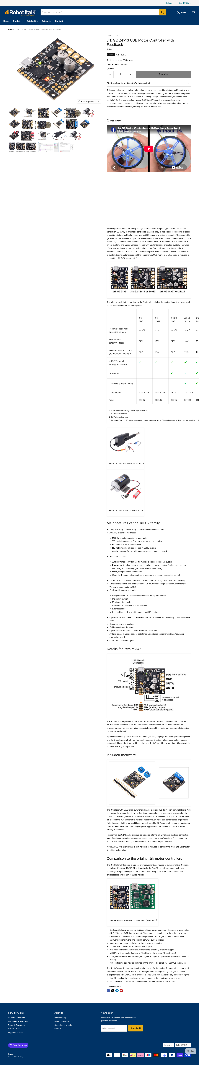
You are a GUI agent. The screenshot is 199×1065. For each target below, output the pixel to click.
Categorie (46, 21)
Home (6, 21)
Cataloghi (32, 21)
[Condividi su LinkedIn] (117, 990)
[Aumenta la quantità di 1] (130, 74)
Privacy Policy (60, 1018)
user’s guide (129, 640)
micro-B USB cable (168, 255)
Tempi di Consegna (16, 1025)
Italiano (169, 3)
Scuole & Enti (13, 1029)
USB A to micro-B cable (124, 847)
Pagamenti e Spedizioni (18, 1021)
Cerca (10, 1054)
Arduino (178, 634)
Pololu (109, 49)
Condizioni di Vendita (63, 1025)
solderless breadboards (148, 838)
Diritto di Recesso (61, 1021)
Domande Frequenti (16, 1018)
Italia (184, 3)
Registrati (136, 1028)
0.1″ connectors (180, 838)
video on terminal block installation (152, 816)
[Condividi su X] (112, 990)
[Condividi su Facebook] (108, 990)
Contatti (59, 21)
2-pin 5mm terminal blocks (174, 810)
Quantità (110, 68)
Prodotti (17, 21)
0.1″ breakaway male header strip (140, 810)
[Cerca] (162, 12)
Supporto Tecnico (15, 1032)
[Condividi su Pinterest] (121, 990)
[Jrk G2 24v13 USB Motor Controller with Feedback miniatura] (14, 112)
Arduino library (116, 634)
